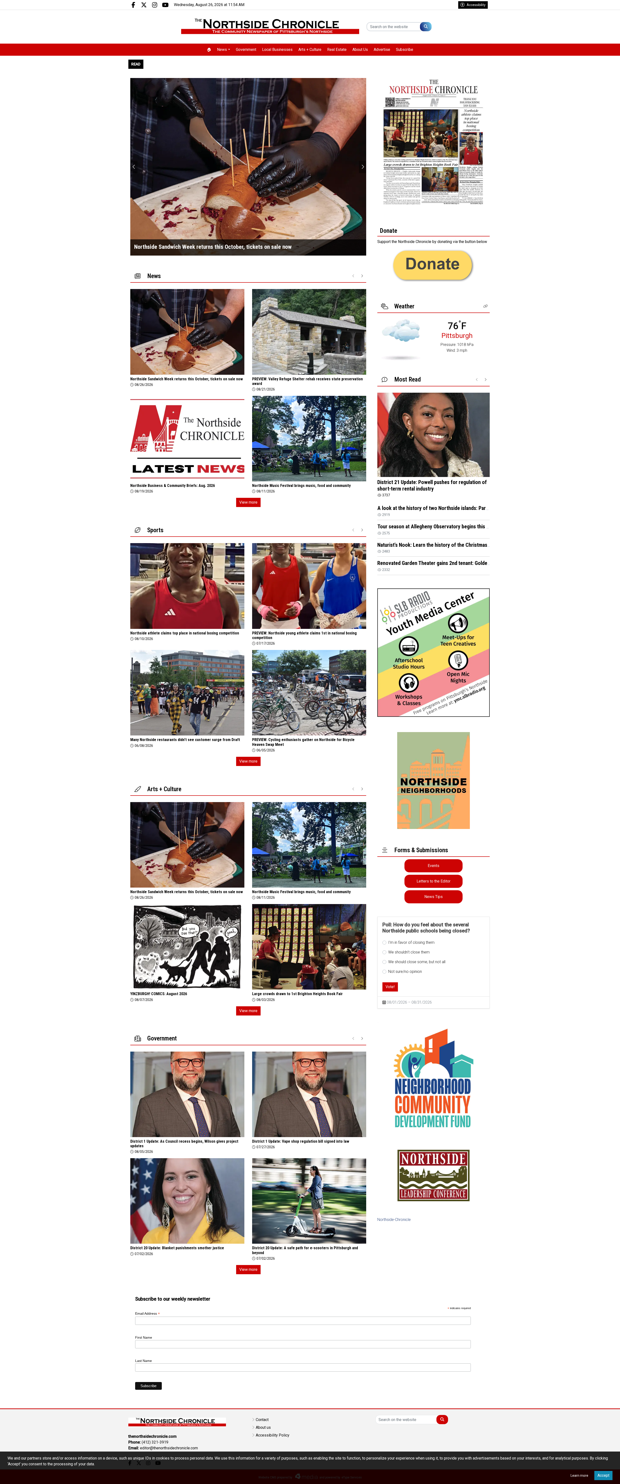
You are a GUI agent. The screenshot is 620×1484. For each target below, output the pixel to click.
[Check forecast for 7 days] (400, 339)
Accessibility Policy (272, 1435)
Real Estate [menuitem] (337, 49)
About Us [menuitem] (360, 49)
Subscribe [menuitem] (404, 49)
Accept (603, 1475)
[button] (485, 306)
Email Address (147, 1313)
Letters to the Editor (433, 881)
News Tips (433, 896)
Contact (262, 1419)
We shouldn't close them (409, 952)
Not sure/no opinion (405, 971)
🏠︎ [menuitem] (209, 49)
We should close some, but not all (416, 962)
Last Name (143, 1361)
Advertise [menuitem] (382, 49)
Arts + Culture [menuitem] (309, 49)
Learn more (579, 1475)
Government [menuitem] (246, 49)
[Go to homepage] (270, 26)
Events (433, 865)
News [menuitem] (222, 49)
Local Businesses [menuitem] (277, 49)
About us (263, 1427)
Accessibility (476, 5)
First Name (143, 1337)
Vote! (390, 986)
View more (248, 502)
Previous (134, 167)
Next (362, 167)
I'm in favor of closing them (411, 942)
